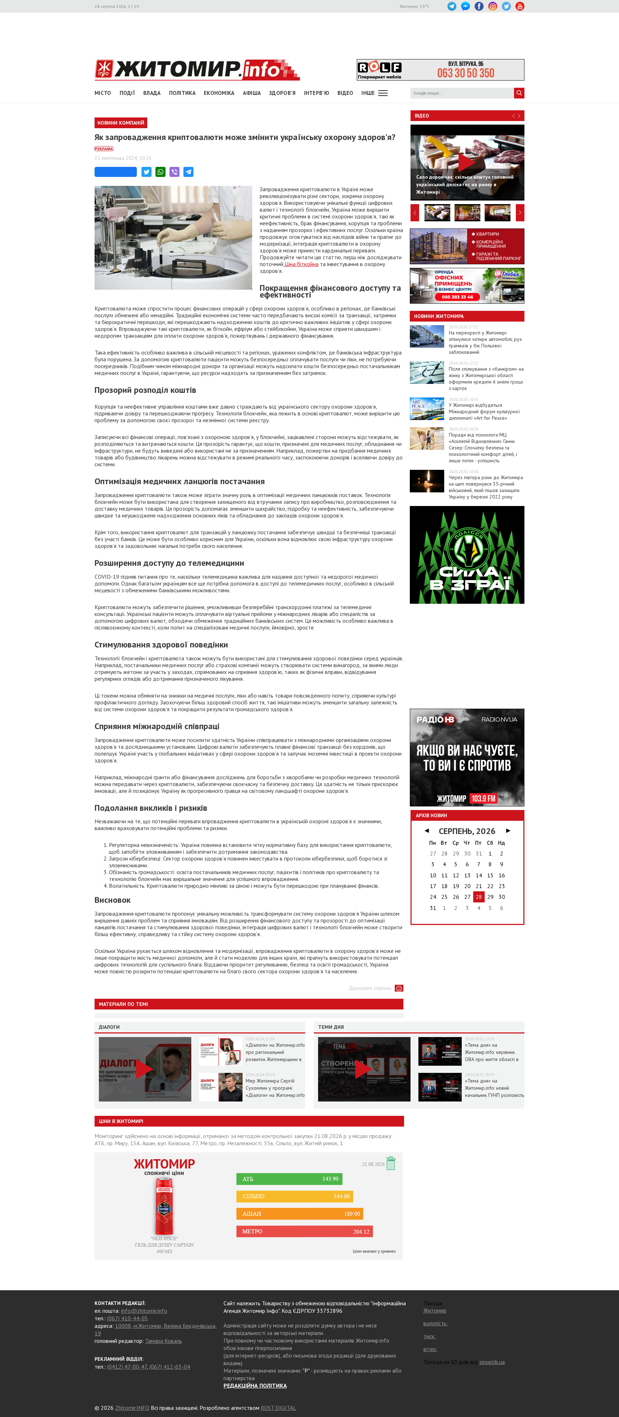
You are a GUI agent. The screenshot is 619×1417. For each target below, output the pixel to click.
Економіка (219, 93)
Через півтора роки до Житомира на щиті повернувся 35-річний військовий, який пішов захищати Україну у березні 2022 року (486, 487)
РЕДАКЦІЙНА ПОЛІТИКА (255, 1385)
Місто (103, 93)
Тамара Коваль (163, 1340)
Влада (152, 93)
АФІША (252, 93)
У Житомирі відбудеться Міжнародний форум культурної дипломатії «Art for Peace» (484, 411)
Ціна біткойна (300, 264)
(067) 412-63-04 (169, 1366)
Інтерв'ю (316, 93)
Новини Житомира (439, 316)
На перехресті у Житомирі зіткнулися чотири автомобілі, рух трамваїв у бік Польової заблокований (485, 342)
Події (127, 93)
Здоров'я (282, 93)
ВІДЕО (345, 93)
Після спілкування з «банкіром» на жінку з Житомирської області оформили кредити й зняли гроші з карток (486, 378)
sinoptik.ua (492, 1361)
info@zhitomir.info (144, 1310)
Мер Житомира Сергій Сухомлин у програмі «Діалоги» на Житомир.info (275, 1088)
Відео (422, 115)
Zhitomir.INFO (132, 1407)
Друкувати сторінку (370, 988)
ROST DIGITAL (278, 1407)
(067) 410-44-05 (127, 1318)
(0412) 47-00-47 (127, 1366)
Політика (182, 93)
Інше (368, 93)
